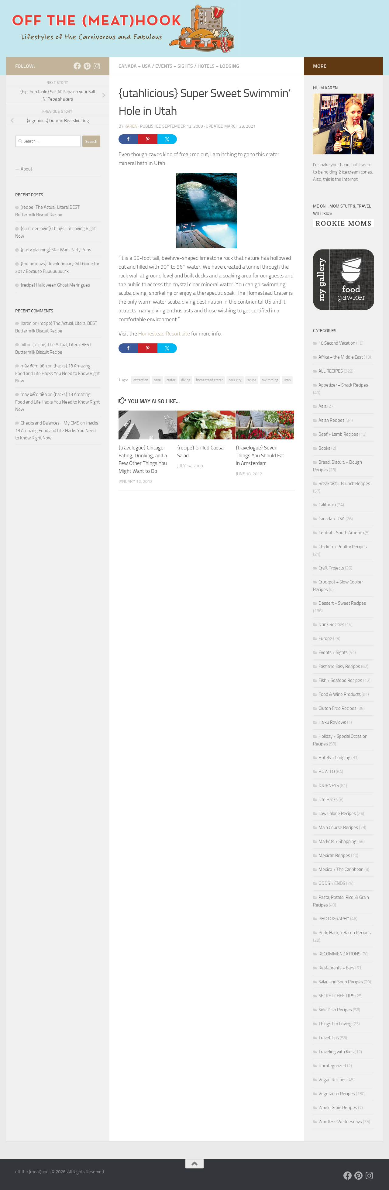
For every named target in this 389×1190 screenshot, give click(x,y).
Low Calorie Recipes (337, 813)
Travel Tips (328, 1037)
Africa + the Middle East (340, 357)
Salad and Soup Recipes (340, 982)
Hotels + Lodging (218, 66)
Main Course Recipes (338, 827)
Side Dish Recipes (335, 1010)
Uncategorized (332, 1065)
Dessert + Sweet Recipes (342, 603)
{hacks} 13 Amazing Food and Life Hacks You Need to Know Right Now (57, 373)
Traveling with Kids (336, 1051)
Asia (322, 406)
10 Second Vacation (336, 343)
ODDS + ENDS (331, 883)
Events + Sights (174, 66)
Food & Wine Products (339, 694)
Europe (325, 638)
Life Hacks (328, 799)
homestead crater (209, 380)
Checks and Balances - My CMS (50, 423)
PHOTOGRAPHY (333, 918)
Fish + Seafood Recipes (340, 680)
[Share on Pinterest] (147, 139)
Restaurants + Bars (336, 968)
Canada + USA (135, 66)
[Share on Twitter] (167, 139)
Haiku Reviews (332, 722)
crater (171, 380)
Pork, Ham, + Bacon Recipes (344, 932)
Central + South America (341, 532)
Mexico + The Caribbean (340, 869)
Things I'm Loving (335, 1024)
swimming (270, 380)
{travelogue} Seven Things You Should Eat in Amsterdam (260, 455)
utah (287, 380)
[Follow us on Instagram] (96, 66)
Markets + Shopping (337, 841)
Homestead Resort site (164, 333)
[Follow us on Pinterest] (87, 66)
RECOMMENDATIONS (339, 954)
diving (185, 380)
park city (235, 380)
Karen (131, 126)
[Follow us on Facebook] (77, 66)
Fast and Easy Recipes (339, 666)
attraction (140, 380)
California (327, 504)
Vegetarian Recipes (336, 1093)
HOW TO (326, 771)
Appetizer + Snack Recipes (343, 385)
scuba (251, 380)
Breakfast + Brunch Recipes (344, 483)
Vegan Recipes (332, 1079)
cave (157, 380)
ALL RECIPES (330, 371)
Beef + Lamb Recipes (338, 434)
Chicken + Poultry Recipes (342, 546)
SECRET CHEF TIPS (336, 996)
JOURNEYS (328, 785)
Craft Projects (331, 568)
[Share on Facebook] (128, 139)
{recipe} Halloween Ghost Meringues (55, 285)
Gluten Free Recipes (337, 708)
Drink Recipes (331, 624)
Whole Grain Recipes (337, 1107)
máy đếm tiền (34, 366)
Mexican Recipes (334, 855)
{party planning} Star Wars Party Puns (56, 250)
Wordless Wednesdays (340, 1121)
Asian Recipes (331, 420)
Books (324, 448)
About (26, 169)
